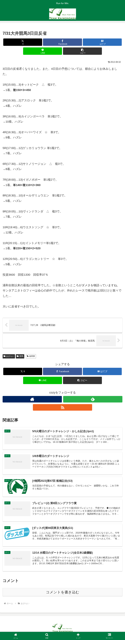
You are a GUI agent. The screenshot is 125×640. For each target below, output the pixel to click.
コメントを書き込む (62, 592)
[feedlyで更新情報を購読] (92, 399)
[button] (82, 51)
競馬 (21, 356)
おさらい (10, 356)
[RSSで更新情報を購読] (62, 407)
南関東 (32, 356)
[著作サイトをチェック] (32, 399)
